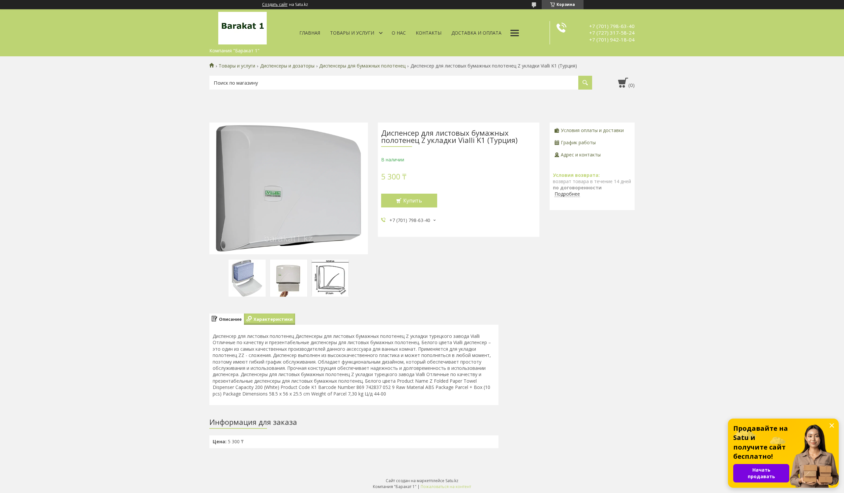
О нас (399, 33)
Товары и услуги (352, 33)
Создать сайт (274, 4)
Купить (412, 200)
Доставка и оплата (476, 33)
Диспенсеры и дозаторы (287, 66)
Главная (309, 33)
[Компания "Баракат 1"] (242, 27)
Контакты (428, 33)
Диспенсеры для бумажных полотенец (362, 66)
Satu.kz (451, 480)
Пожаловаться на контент (446, 486)
